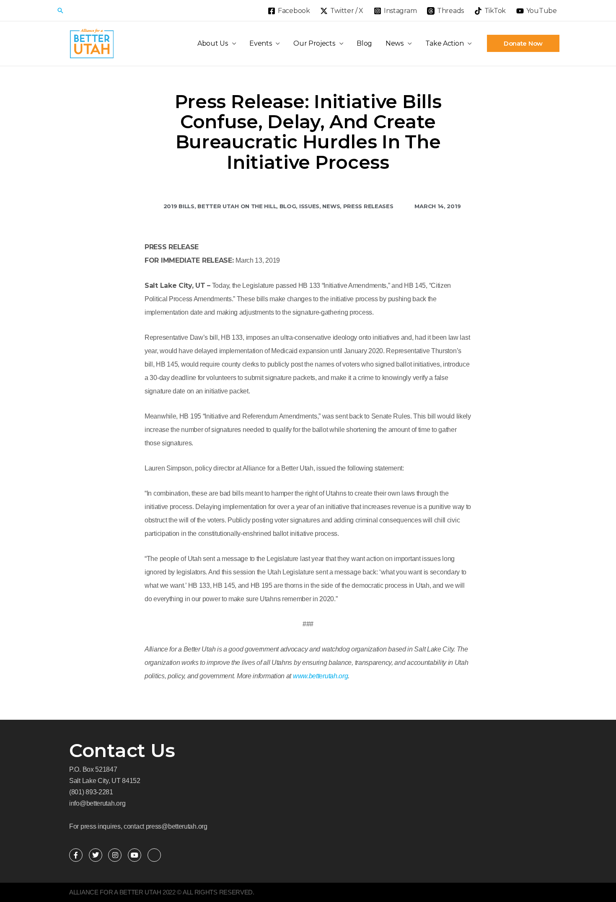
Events (260, 43)
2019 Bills (178, 206)
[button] (60, 10)
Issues (309, 206)
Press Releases (368, 206)
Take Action (444, 43)
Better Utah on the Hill (236, 206)
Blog (364, 43)
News (395, 43)
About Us (212, 43)
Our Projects (314, 43)
